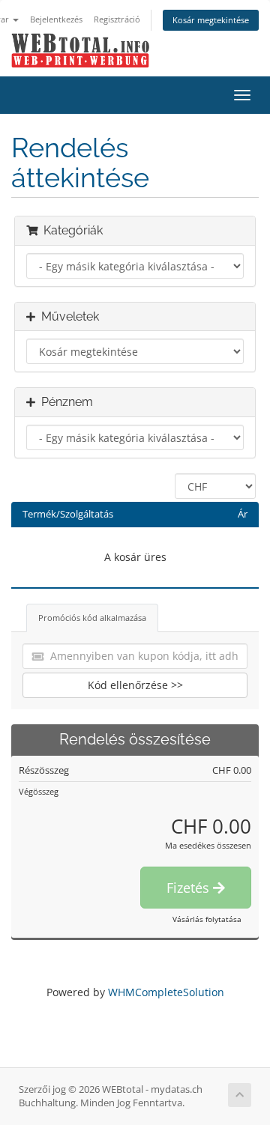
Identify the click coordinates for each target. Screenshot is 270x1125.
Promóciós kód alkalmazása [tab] (92, 617)
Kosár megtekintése (210, 19)
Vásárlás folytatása (207, 919)
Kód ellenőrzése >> (135, 685)
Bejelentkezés (56, 19)
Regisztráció (117, 19)
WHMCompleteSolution (166, 992)
